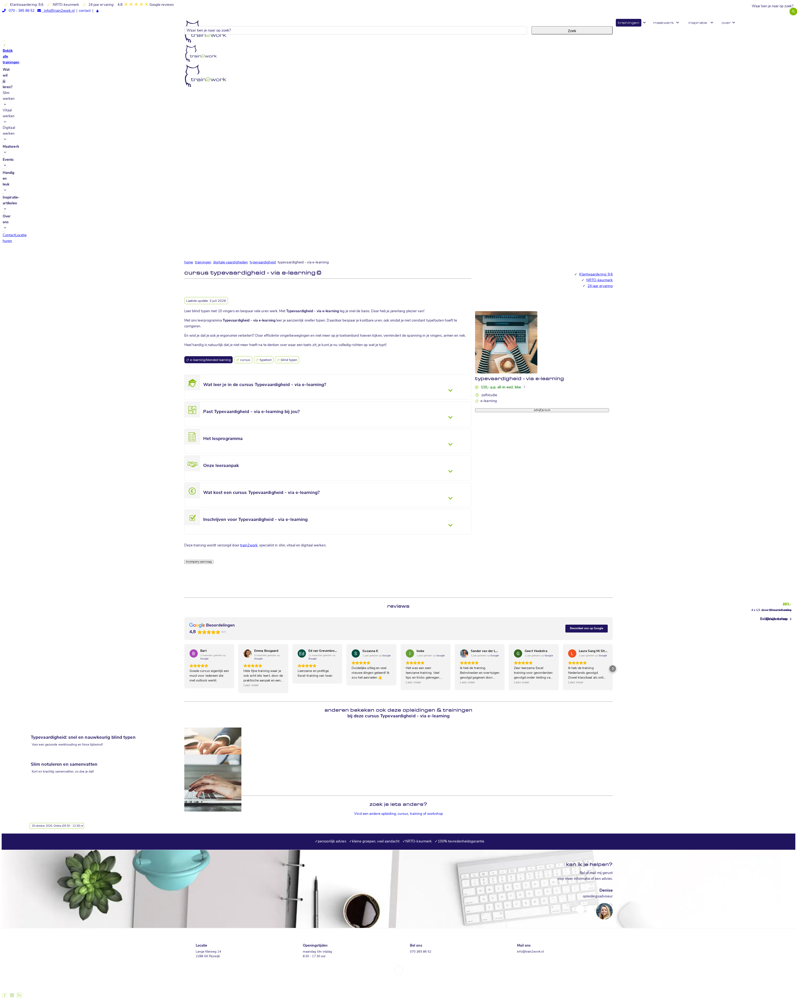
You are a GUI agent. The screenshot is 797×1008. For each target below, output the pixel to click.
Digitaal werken (9, 130)
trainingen (203, 262)
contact (85, 11)
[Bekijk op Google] (193, 653)
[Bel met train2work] (208, 577)
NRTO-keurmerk (599, 280)
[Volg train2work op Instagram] (12, 997)
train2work (249, 545)
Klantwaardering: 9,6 (596, 274)
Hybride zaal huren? (781, 17)
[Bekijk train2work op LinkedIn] (19, 997)
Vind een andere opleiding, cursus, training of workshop (398, 814)
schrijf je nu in (542, 410)
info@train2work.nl (58, 11)
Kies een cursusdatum (492, 407)
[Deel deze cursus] (188, 577)
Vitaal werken (9, 113)
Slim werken (9, 96)
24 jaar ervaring (600, 286)
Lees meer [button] (251, 685)
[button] (184, 668)
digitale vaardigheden (230, 262)
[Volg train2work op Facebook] (4, 997)
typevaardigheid (263, 262)
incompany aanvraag (199, 562)
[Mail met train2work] (198, 577)
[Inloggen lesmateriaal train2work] (97, 11)
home (188, 262)
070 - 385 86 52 (20, 11)
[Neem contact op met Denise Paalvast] (580, 906)
